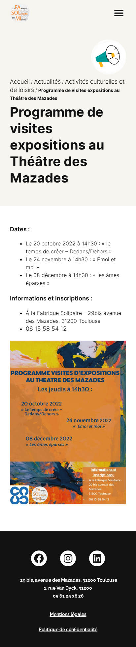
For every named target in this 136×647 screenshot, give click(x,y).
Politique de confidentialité (68, 629)
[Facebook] (39, 558)
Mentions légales (68, 614)
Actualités (47, 81)
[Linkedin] (97, 558)
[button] (118, 13)
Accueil (20, 81)
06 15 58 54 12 (46, 328)
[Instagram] (68, 558)
